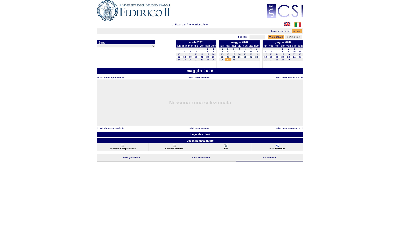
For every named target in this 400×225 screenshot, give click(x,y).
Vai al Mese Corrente (199, 77)
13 (196, 54)
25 (184, 60)
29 (207, 60)
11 (185, 54)
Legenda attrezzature (200, 140)
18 (184, 57)
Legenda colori (200, 134)
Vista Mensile (269, 157)
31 (233, 60)
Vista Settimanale (201, 157)
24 (179, 60)
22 (207, 57)
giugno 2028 (283, 42)
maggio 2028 (239, 42)
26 (190, 60)
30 (213, 60)
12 (190, 54)
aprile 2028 (196, 42)
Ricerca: (242, 36)
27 (196, 60)
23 (213, 57)
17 (179, 57)
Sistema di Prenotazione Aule (191, 24)
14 (202, 54)
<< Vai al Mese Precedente (110, 77)
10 (179, 54)
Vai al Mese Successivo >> (289, 77)
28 (202, 60)
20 (196, 57)
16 (213, 54)
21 (202, 57)
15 (207, 54)
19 (190, 57)
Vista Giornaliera (131, 157)
